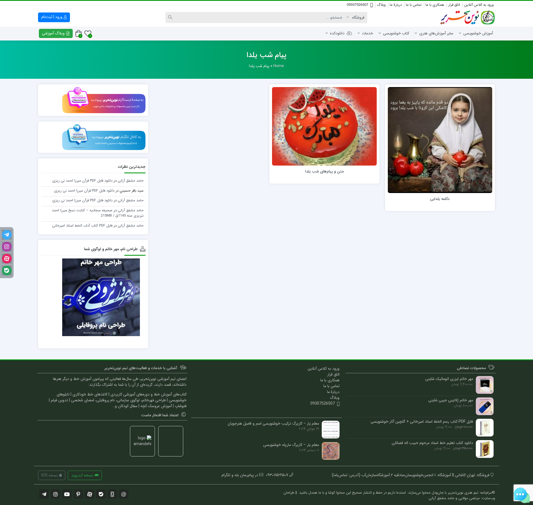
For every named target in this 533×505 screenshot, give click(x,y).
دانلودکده (337, 33)
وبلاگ (381, 5)
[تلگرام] (7, 235)
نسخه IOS (50, 475)
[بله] (7, 270)
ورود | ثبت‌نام (52, 17)
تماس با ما (413, 5)
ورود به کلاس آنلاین (479, 5)
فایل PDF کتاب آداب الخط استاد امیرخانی (82, 226)
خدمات (367, 33)
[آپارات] (7, 258)
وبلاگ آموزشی (54, 33)
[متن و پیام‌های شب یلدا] (324, 126)
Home (278, 66)
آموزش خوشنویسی (478, 33)
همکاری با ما (435, 5)
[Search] (171, 17)
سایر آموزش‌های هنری (436, 33)
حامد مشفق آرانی (131, 181)
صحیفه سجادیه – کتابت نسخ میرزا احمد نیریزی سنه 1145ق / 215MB (98, 213)
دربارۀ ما (396, 5)
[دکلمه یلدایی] (440, 140)
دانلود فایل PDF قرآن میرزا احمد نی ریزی (82, 181)
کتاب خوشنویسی (396, 33)
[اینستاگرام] (7, 247)
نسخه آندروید (82, 475)
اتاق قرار (454, 5)
